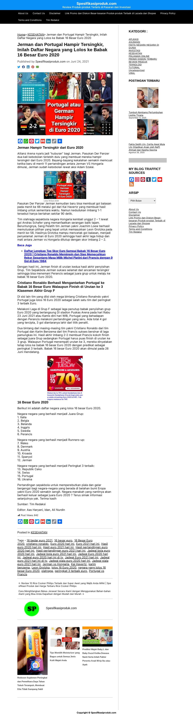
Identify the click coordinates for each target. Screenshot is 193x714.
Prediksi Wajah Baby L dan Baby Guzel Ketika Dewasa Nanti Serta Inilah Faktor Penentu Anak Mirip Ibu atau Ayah (96, 657)
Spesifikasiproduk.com (61, 608)
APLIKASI (133, 39)
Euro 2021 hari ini (87, 544)
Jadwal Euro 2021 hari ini (81, 557)
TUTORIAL (134, 67)
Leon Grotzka (41, 567)
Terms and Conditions (30, 20)
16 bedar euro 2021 (39, 540)
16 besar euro (63, 540)
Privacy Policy (167, 13)
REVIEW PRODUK (138, 61)
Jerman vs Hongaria (56, 564)
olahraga (47, 571)
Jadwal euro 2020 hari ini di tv (42, 557)
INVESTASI (134, 50)
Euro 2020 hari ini (62, 544)
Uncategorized (137, 70)
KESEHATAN (39, 532)
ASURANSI (134, 42)
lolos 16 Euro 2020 (64, 567)
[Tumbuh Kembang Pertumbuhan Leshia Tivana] (147, 98)
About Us (23, 13)
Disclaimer (54, 13)
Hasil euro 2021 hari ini (58, 547)
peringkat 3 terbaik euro (71, 571)
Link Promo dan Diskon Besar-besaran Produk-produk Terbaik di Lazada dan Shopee (110, 13)
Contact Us (39, 13)
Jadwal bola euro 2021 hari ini (56, 554)
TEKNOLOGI (135, 64)
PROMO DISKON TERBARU (143, 59)
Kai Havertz (79, 564)
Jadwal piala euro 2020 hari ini (69, 560)
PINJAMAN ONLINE (139, 56)
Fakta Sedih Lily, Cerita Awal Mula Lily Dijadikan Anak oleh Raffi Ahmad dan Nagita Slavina (147, 147)
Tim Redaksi (52, 20)
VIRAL (132, 73)
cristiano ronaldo (37, 544)
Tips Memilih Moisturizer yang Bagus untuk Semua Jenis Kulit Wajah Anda (65, 656)
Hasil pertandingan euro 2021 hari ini (60, 550)
